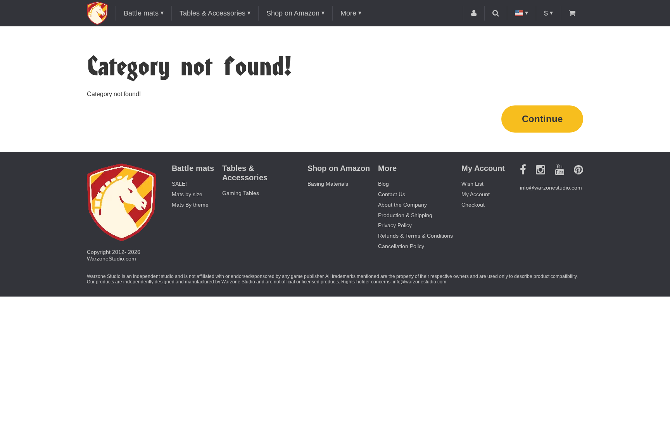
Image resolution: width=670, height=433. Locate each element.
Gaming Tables (240, 193)
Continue (542, 119)
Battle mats (141, 13)
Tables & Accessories (212, 13)
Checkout (473, 205)
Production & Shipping (405, 215)
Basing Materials (327, 184)
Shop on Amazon (292, 13)
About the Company (402, 205)
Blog (383, 184)
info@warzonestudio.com (551, 188)
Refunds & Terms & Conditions (415, 236)
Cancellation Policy (401, 246)
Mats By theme (190, 205)
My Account (475, 194)
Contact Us (391, 194)
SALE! (179, 184)
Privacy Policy (395, 225)
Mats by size (187, 194)
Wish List (472, 184)
